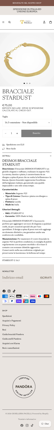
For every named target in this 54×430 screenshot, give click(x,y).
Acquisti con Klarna (11, 344)
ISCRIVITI (46, 277)
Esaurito (36, 133)
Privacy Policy (8, 325)
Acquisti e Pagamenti (11, 321)
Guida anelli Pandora (11, 339)
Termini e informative (27, 419)
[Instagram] (9, 291)
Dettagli (6, 156)
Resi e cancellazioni (10, 348)
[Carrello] (50, 22)
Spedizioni (7, 316)
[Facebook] (4, 291)
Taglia (5, 117)
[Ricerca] (9, 22)
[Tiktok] (14, 291)
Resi (4, 330)
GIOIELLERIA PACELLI (21, 414)
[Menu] (3, 22)
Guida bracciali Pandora (13, 335)
